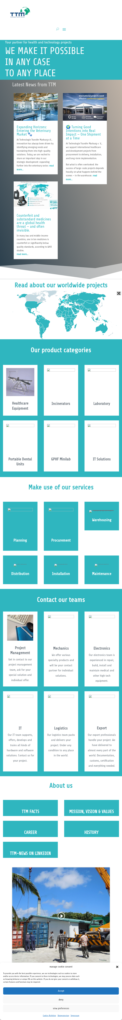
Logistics (61, 728)
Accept (61, 991)
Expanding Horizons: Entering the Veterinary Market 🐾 (34, 131)
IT (20, 728)
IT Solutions (102, 459)
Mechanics (61, 648)
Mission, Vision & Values (91, 811)
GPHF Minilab (61, 459)
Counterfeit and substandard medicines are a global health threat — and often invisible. (34, 222)
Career (30, 832)
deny (61, 999)
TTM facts (30, 811)
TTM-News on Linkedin (30, 853)
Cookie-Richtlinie (49, 1015)
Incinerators (61, 403)
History (91, 832)
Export (102, 728)
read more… (22, 254)
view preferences (61, 1008)
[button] (117, 966)
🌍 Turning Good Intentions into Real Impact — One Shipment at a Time (83, 132)
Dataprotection (63, 1015)
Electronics (102, 648)
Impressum (75, 1015)
